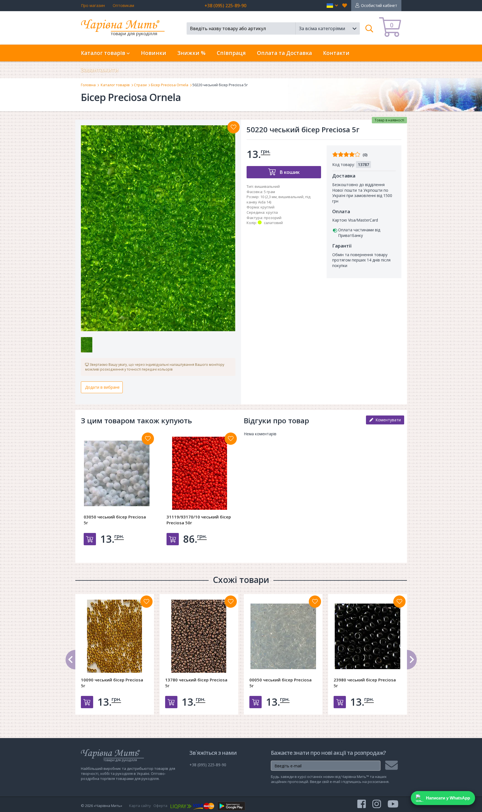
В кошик (289, 172)
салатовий (273, 222)
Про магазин (93, 5)
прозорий (272, 217)
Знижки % (191, 53)
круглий (267, 207)
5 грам (269, 191)
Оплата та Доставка (284, 53)
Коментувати (387, 419)
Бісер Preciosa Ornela (169, 84)
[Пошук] (369, 28)
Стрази (140, 84)
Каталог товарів (115, 84)
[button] (332, 5)
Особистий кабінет (379, 5)
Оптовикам (123, 5)
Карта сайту (140, 805)
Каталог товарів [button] (104, 53)
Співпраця (231, 53)
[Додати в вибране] (233, 127)
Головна (88, 84)
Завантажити (100, 69)
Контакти (336, 53)
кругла (272, 212)
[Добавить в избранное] (148, 439)
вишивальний (267, 186)
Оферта (160, 805)
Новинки (153, 53)
